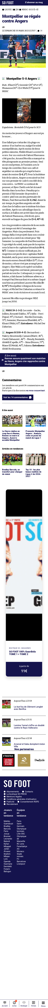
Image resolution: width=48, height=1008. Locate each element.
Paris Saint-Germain (20, 823)
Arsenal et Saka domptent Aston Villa (19, 736)
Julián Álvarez (7, 850)
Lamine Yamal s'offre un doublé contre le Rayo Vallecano (23, 718)
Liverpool (21, 864)
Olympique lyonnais (21, 830)
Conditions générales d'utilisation (21, 799)
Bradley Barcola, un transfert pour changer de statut (11, 457)
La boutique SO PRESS (17, 794)
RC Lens (20, 844)
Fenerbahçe (22, 846)
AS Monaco (20, 850)
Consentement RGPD (29, 801)
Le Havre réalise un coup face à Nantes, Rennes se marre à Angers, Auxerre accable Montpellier (11, 421)
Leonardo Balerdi (8, 839)
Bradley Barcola (7, 827)
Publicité (10, 801)
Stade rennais (20, 855)
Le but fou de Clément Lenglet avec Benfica (22, 698)
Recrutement (12, 804)
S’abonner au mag (34, 2)
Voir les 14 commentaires (15, 397)
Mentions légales (14, 796)
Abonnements (13, 791)
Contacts (29, 791)
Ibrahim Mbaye (7, 855)
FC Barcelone (21, 860)
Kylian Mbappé (7, 845)
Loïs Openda (7, 860)
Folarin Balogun (7, 870)
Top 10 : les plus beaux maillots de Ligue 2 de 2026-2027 (36, 457)
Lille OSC (21, 834)
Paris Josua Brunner (7, 833)
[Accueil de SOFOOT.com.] (8, 2)
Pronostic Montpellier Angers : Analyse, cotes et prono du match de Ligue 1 (35, 421)
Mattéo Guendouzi (8, 822)
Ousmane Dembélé (8, 865)
